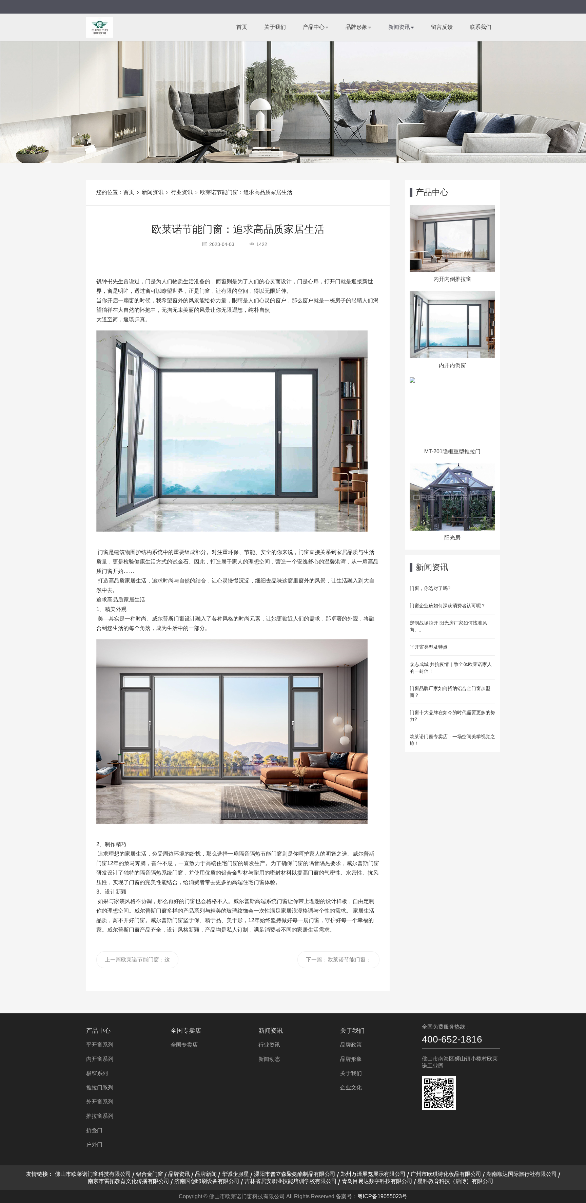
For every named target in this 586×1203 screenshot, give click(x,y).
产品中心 (314, 27)
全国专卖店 (186, 1030)
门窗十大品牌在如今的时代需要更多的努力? (452, 716)
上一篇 (137, 962)
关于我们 (275, 27)
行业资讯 (182, 192)
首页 (241, 27)
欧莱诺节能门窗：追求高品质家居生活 (246, 192)
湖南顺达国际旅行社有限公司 (521, 1174)
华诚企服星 (235, 1174)
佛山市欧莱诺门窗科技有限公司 (93, 1174)
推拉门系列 (99, 1087)
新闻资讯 (399, 27)
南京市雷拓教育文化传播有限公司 (128, 1181)
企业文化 (351, 1087)
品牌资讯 (179, 1174)
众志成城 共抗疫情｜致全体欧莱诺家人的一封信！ (451, 668)
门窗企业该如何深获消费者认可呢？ (448, 605)
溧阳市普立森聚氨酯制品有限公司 (294, 1174)
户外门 (94, 1144)
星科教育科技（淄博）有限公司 (455, 1181)
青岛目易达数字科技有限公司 (377, 1181)
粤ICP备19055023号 (382, 1196)
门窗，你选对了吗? (430, 588)
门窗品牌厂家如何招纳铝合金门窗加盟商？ (450, 692)
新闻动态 (269, 1059)
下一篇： (338, 962)
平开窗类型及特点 (429, 647)
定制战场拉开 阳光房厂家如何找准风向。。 (448, 626)
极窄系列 (97, 1073)
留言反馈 (442, 27)
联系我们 (480, 27)
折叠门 (94, 1130)
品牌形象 (356, 27)
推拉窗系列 (99, 1116)
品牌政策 (351, 1045)
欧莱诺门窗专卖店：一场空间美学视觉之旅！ (452, 740)
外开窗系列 (99, 1102)
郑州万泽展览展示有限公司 (373, 1174)
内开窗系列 (99, 1059)
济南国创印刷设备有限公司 (206, 1181)
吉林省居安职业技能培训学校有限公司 (291, 1181)
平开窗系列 (99, 1045)
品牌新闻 (206, 1174)
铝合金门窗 (149, 1174)
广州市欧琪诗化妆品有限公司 (446, 1174)
